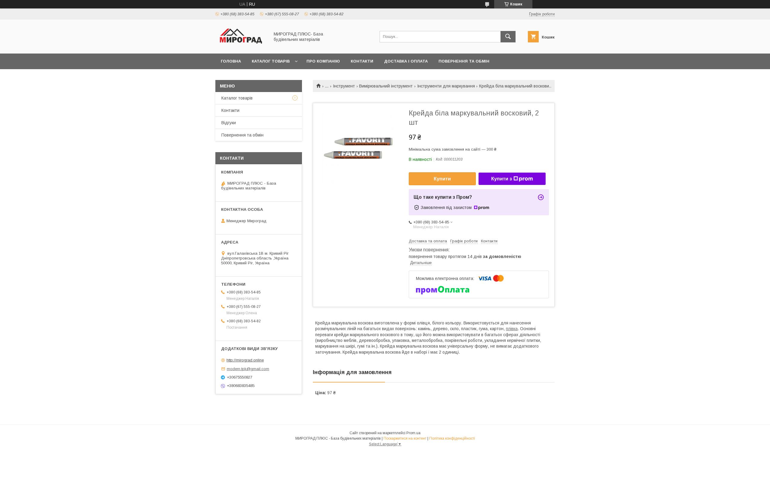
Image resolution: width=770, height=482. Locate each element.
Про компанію (323, 61)
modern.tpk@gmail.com (248, 369)
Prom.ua (413, 433)
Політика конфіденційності (452, 438)
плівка (512, 328)
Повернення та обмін (464, 61)
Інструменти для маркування (446, 86)
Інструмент (344, 86)
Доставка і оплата (406, 61)
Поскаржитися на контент (405, 438)
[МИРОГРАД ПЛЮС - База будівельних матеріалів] (240, 45)
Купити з (501, 178)
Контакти (362, 61)
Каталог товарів (271, 61)
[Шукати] (508, 36)
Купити (442, 178)
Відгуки (228, 122)
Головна (231, 61)
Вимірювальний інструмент (386, 86)
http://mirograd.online (245, 360)
